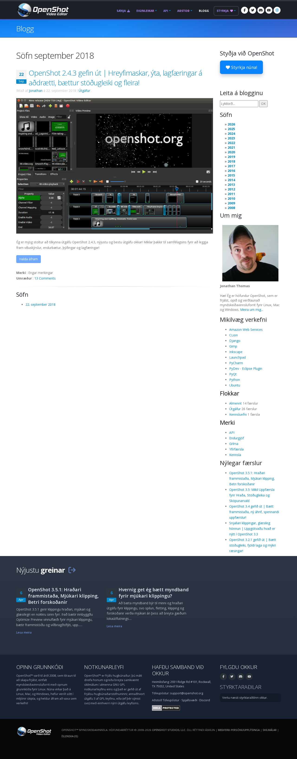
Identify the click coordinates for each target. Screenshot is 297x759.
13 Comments (45, 278)
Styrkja (223, 11)
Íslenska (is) (69, 736)
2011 (231, 194)
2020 (231, 152)
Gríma (233, 443)
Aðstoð (183, 11)
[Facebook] (244, 10)
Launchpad (237, 357)
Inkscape (235, 352)
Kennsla (235, 455)
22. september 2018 (40, 304)
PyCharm (236, 363)
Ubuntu (234, 385)
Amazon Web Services (246, 329)
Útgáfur (84, 90)
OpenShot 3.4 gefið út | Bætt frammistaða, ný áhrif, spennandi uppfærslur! (254, 512)
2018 (231, 161)
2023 (231, 138)
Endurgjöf (236, 438)
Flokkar (229, 393)
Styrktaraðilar (240, 687)
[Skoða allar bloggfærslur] (71, 570)
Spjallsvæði (189, 700)
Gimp (233, 346)
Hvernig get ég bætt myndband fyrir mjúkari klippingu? (154, 592)
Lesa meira (24, 632)
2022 (231, 143)
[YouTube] (268, 10)
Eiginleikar (145, 11)
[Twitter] (252, 10)
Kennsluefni (238, 414)
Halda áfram (28, 259)
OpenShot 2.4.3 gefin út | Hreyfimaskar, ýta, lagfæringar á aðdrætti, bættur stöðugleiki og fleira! (115, 77)
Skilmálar (270, 730)
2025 (231, 129)
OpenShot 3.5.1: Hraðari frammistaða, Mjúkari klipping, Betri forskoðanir (252, 478)
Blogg (204, 11)
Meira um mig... (251, 309)
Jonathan (35, 90)
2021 (231, 147)
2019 (231, 156)
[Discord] (260, 10)
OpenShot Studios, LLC (168, 730)
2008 (231, 208)
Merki (227, 422)
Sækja (121, 11)
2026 (231, 124)
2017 (231, 166)
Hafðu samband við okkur (178, 670)
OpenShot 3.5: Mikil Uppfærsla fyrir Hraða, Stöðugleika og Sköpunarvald (251, 495)
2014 (231, 180)
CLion (233, 335)
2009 (231, 203)
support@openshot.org (186, 693)
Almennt (235, 403)
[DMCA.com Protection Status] (166, 708)
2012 (231, 189)
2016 (231, 170)
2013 (231, 184)
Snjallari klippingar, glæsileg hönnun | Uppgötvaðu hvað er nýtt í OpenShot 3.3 (252, 528)
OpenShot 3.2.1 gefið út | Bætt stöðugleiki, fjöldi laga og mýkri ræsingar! (252, 545)
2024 (231, 133)
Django (234, 340)
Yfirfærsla (236, 449)
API (165, 11)
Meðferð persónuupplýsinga (239, 730)
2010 (231, 198)
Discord (204, 700)
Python (234, 379)
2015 (231, 175)
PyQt (233, 374)
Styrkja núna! (243, 67)
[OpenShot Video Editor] (42, 9)
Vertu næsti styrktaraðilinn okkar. (245, 698)
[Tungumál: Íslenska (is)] (277, 10)
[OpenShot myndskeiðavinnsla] (33, 731)
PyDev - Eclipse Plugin (245, 368)
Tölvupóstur (171, 700)
